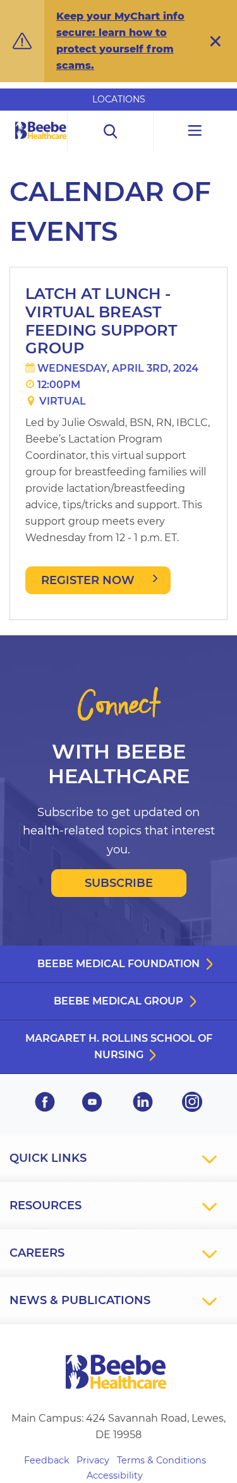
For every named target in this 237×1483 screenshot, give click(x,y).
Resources (45, 1205)
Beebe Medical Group (118, 1001)
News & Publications (79, 1300)
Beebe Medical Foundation (118, 964)
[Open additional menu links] (195, 132)
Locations (118, 99)
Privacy (92, 1460)
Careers (36, 1253)
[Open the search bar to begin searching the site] (110, 132)
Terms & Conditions (161, 1460)
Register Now (88, 580)
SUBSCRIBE (119, 883)
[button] (215, 41)
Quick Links (48, 1158)
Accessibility (115, 1475)
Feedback (47, 1460)
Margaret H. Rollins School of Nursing (118, 1046)
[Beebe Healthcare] (41, 144)
